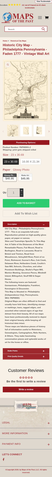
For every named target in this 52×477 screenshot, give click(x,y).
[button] (40, 18)
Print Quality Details (15, 356)
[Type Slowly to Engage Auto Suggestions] (43, 29)
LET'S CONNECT (12, 454)
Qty (4, 192)
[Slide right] (49, 131)
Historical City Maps (18, 41)
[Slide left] (3, 131)
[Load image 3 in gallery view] (39, 130)
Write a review (26, 389)
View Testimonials (43, 1)
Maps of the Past (28, 470)
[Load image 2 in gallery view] (26, 130)
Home (5, 41)
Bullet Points (13, 351)
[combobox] (25, 29)
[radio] (11, 162)
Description (12, 224)
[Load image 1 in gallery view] (13, 130)
